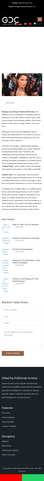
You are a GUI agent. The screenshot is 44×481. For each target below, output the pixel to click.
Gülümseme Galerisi (10, 450)
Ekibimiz (5, 441)
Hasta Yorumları (8, 455)
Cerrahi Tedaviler (9, 426)
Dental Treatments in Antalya (26, 238)
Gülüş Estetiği (7, 422)
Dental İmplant (8, 417)
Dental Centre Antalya (23, 249)
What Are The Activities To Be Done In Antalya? (26, 261)
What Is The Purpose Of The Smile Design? (25, 280)
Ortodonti (6, 413)
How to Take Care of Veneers (26, 224)
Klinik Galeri (6, 446)
